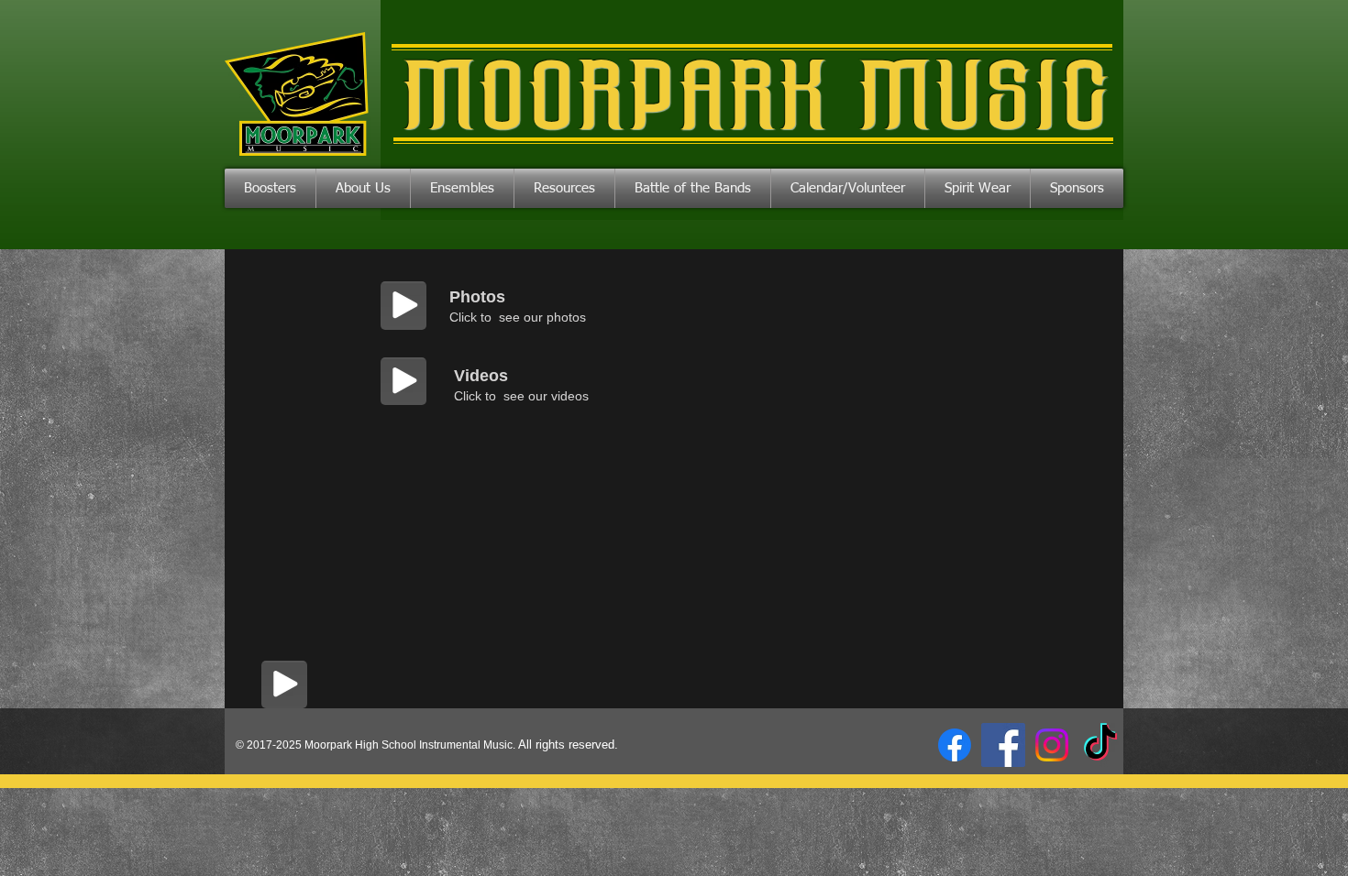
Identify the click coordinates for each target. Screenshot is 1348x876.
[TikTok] (1100, 745)
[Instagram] (1052, 745)
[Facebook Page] (955, 745)
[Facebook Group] (1003, 745)
